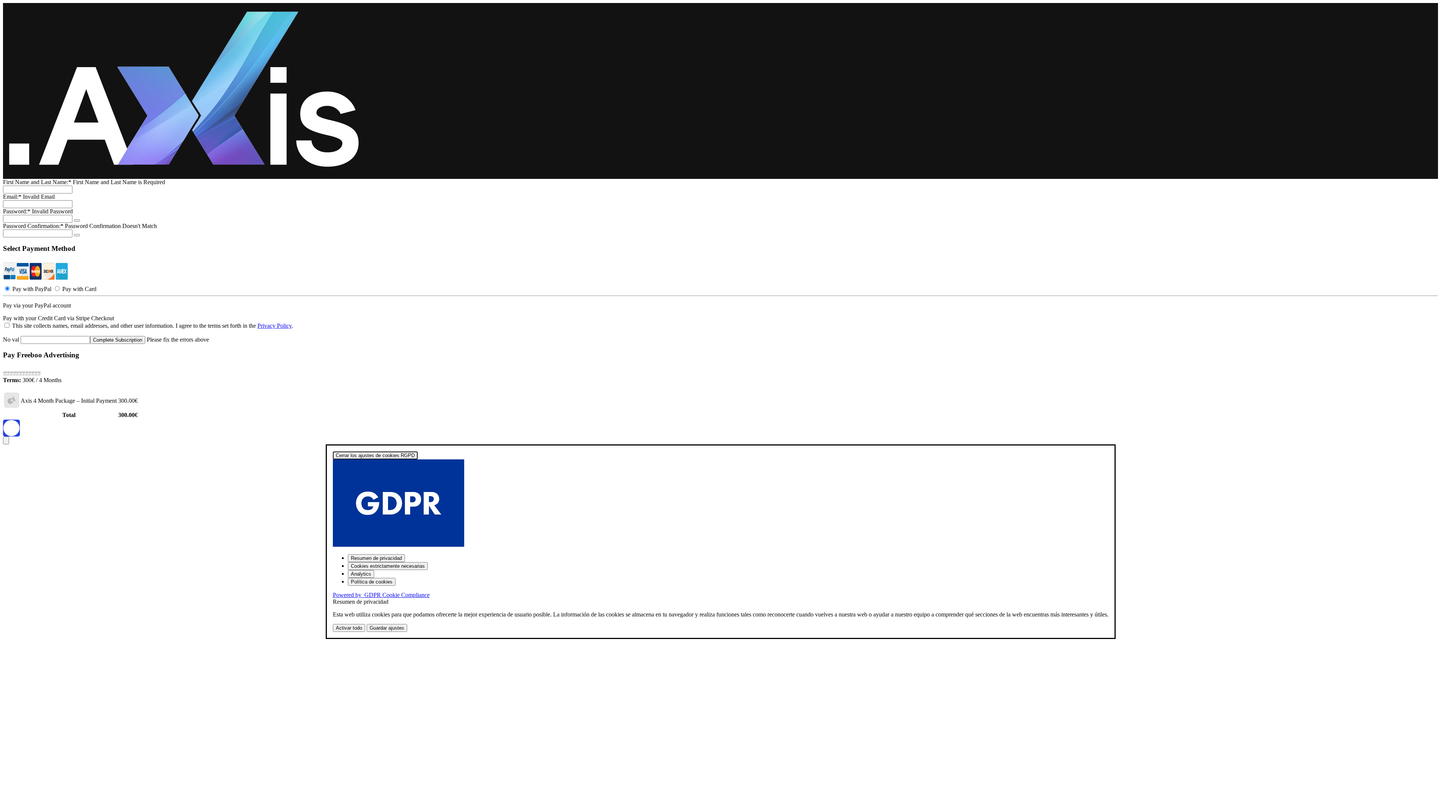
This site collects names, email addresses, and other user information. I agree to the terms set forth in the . (152, 325)
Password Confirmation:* (33, 226)
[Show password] (77, 220)
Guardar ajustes (387, 628)
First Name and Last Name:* (38, 182)
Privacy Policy (274, 325)
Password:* (16, 211)
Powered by (381, 595)
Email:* (12, 197)
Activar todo (349, 628)
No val (11, 339)
